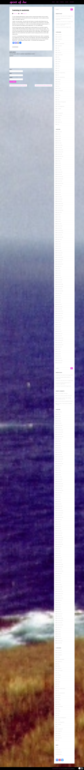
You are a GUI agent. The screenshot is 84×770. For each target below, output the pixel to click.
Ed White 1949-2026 (64, 393)
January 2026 (59, 147)
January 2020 (59, 308)
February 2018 (59, 360)
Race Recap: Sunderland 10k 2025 (66, 401)
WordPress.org (58, 754)
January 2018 (59, 362)
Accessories (59, 34)
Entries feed (58, 749)
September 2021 (60, 264)
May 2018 (59, 353)
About (53, 1)
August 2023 (59, 212)
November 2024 (60, 178)
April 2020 (59, 302)
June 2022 (59, 243)
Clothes (58, 50)
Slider (58, 99)
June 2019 (59, 324)
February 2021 (59, 279)
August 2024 (59, 185)
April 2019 (59, 329)
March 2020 (59, 304)
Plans (58, 92)
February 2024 (59, 199)
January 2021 (59, 282)
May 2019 (59, 326)
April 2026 (59, 140)
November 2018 (60, 340)
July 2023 (58, 214)
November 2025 (60, 151)
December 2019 (60, 311)
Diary (58, 57)
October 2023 (59, 207)
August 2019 (59, 320)
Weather (58, 117)
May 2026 (59, 138)
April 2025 (59, 167)
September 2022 (60, 237)
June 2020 (59, 297)
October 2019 (59, 315)
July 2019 (58, 322)
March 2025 (59, 169)
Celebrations (59, 45)
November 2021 (60, 259)
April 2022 (59, 248)
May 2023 (59, 219)
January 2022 (59, 255)
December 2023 (60, 203)
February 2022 (59, 252)
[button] (80, 768)
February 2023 (59, 225)
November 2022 (60, 232)
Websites (59, 119)
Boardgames (59, 39)
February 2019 (59, 333)
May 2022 (59, 246)
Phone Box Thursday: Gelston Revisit (62, 18)
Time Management (60, 106)
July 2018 (58, 349)
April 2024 (59, 194)
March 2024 (59, 196)
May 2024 (59, 192)
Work (58, 124)
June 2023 (59, 216)
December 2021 (60, 257)
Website (10, 77)
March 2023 (59, 223)
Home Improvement (61, 77)
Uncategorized (60, 113)
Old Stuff (58, 88)
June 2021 (59, 270)
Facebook (62, 1)
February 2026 (59, 145)
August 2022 (59, 239)
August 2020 (59, 293)
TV (57, 110)
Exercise (58, 66)
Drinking (58, 61)
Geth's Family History (61, 72)
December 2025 (60, 149)
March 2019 (59, 331)
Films (58, 68)
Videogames (59, 115)
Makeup (58, 81)
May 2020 (59, 299)
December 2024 (60, 176)
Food (58, 70)
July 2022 (58, 241)
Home (57, 1)
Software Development (61, 101)
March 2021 (59, 277)
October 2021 (59, 261)
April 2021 (59, 275)
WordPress (73, 768)
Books (58, 41)
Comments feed (59, 752)
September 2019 (60, 317)
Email (10, 73)
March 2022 (59, 250)
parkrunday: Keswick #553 (60, 27)
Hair (58, 74)
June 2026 (59, 136)
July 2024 (58, 187)
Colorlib (65, 768)
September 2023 (60, 210)
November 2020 (60, 286)
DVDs (58, 63)
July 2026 (58, 133)
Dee (20, 13)
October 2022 (59, 234)
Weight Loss (25, 13)
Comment (11, 55)
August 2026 (59, 131)
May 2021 (59, 273)
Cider (58, 48)
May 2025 (59, 165)
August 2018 (59, 347)
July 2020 (58, 295)
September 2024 (60, 183)
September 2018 (60, 344)
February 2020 (59, 306)
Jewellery (59, 79)
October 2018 (59, 342)
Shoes (58, 97)
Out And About (60, 90)
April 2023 (59, 221)
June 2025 (59, 163)
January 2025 (59, 174)
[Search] (72, 9)
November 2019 (60, 313)
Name (10, 69)
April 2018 (59, 356)
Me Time (59, 83)
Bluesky (66, 1)
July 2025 (58, 160)
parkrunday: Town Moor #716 (61, 16)
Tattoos (58, 104)
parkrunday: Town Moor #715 (61, 21)
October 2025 (59, 154)
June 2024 (59, 190)
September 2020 (60, 290)
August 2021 (59, 266)
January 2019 (59, 335)
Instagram (72, 1)
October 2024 (59, 181)
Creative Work (59, 54)
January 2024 (59, 201)
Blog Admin (59, 36)
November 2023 (60, 205)
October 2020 (59, 288)
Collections (59, 52)
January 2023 (59, 228)
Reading (58, 95)
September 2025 (60, 156)
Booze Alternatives (60, 43)
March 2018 (59, 358)
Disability (59, 59)
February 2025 (59, 172)
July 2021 (58, 268)
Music (58, 86)
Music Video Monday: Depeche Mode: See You (63, 398)
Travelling (59, 108)
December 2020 (60, 284)
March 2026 (59, 142)
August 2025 (59, 158)
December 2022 (60, 230)
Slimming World (15, 46)
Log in (57, 747)
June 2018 (59, 351)
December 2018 (60, 338)
